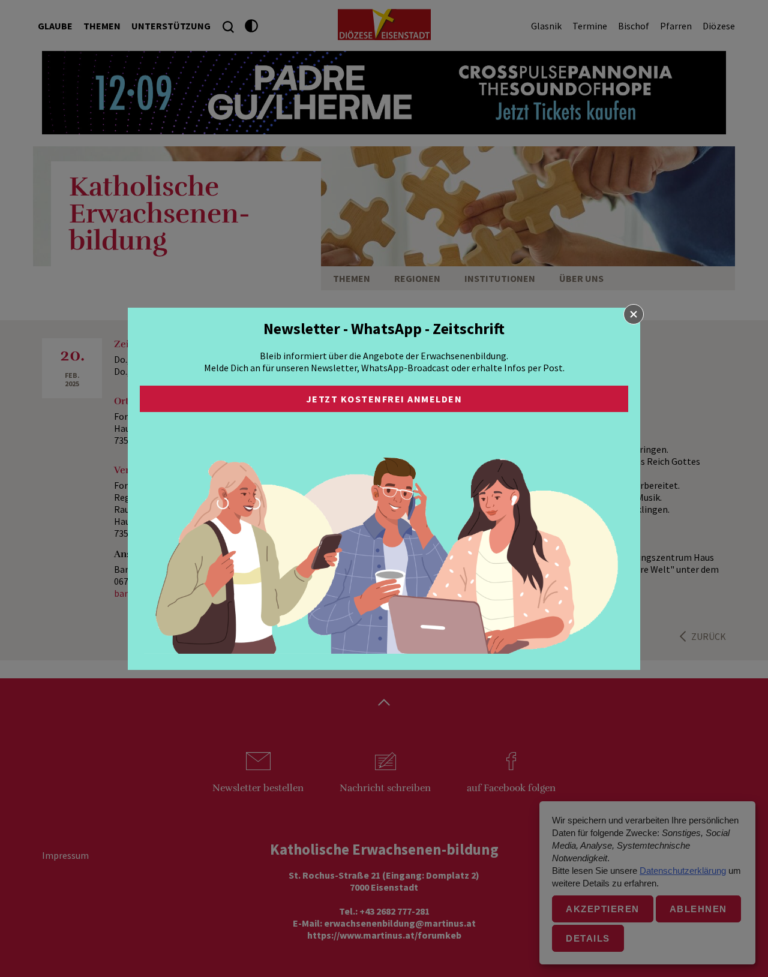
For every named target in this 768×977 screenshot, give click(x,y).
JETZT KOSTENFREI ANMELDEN (384, 399)
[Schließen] (633, 314)
